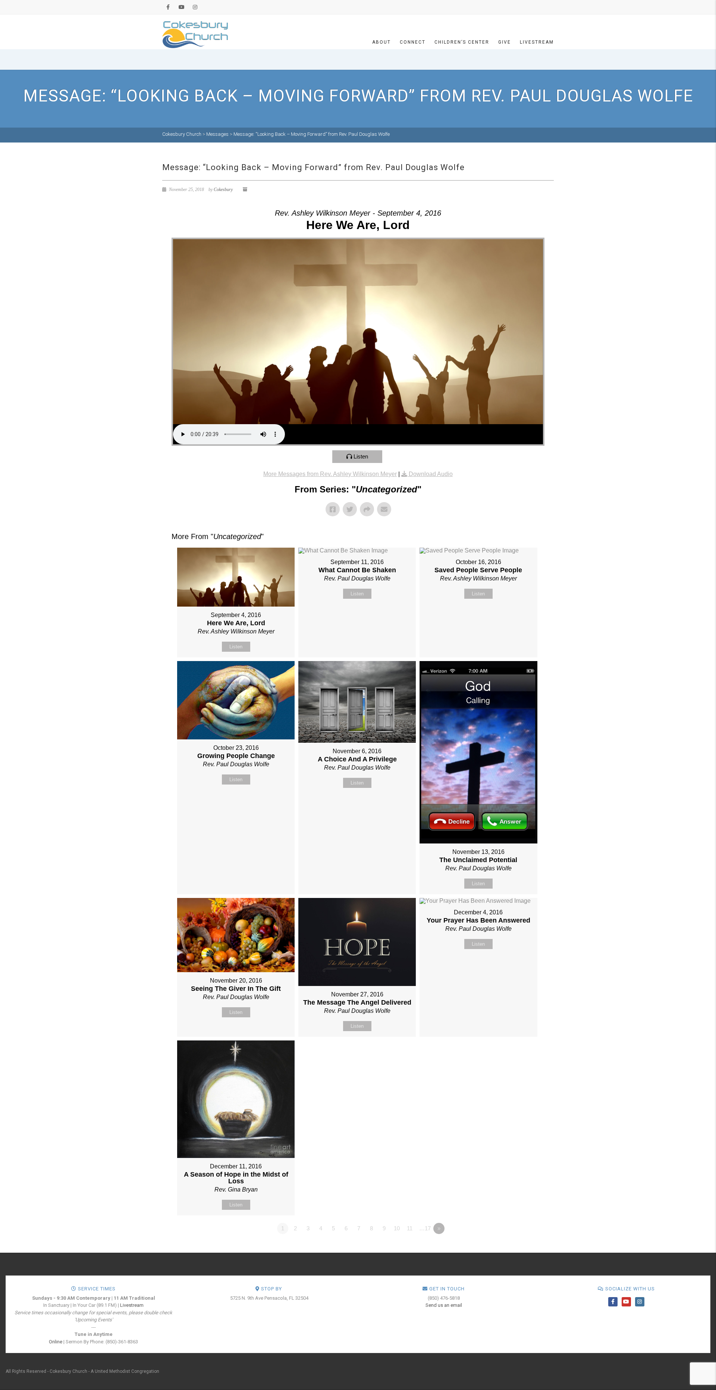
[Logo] (195, 34)
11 (409, 1228)
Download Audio (431, 474)
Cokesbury (223, 189)
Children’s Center (461, 42)
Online (55, 1341)
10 (397, 1228)
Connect (412, 42)
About (381, 42)
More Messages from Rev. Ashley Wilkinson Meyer (330, 474)
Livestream (537, 42)
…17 (425, 1228)
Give (504, 42)
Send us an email (443, 1305)
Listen (361, 456)
